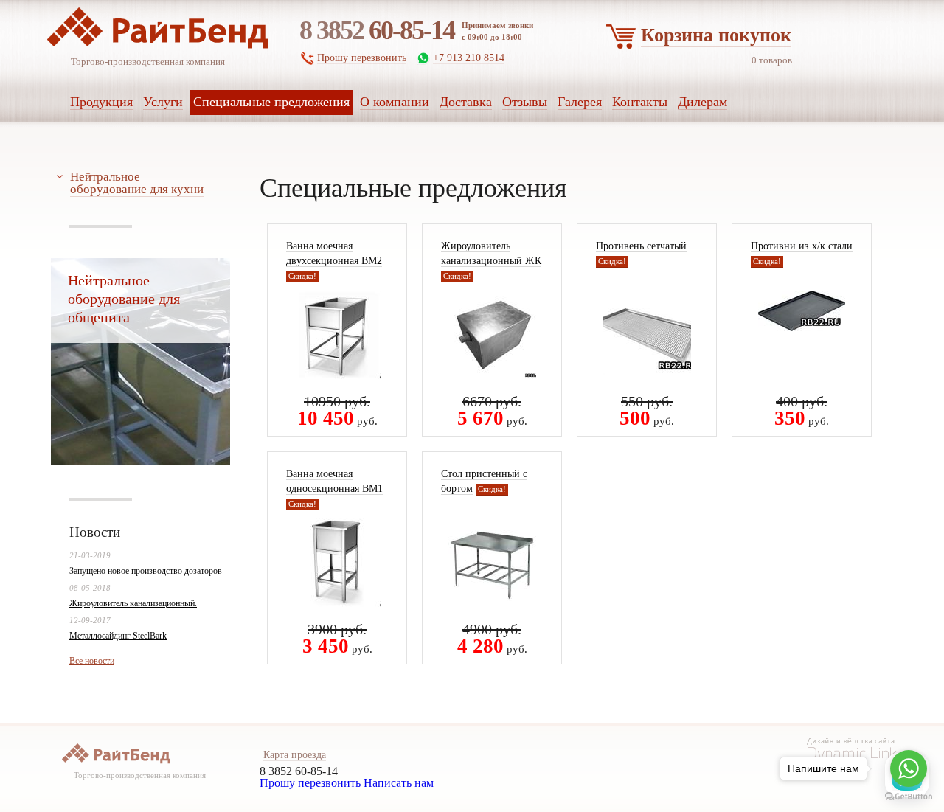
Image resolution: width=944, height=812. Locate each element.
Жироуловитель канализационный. (133, 603)
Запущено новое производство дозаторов (145, 571)
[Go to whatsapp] (908, 768)
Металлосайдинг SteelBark (118, 636)
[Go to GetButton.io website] (908, 797)
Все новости (91, 661)
